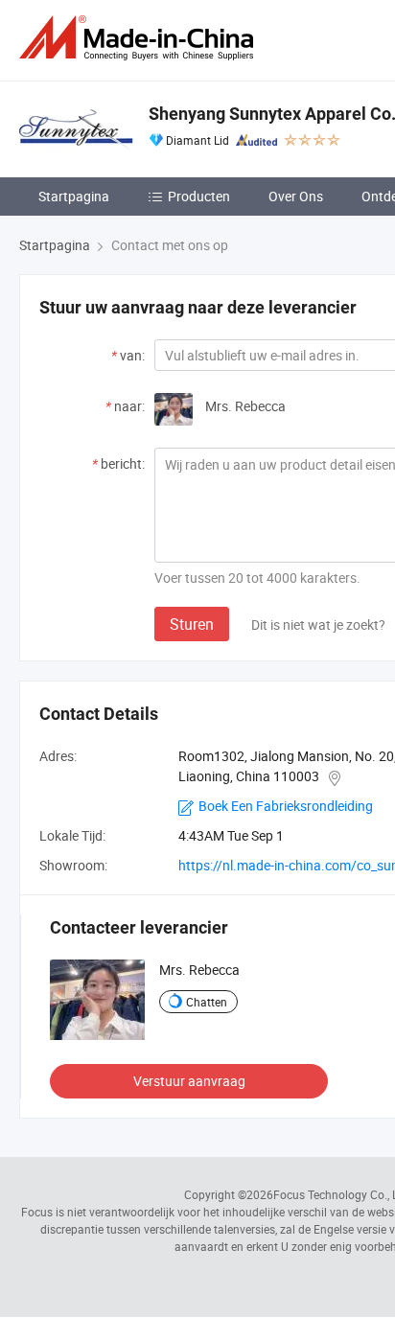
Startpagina (73, 196)
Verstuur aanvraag (189, 1081)
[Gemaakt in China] (140, 37)
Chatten (206, 1001)
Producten (199, 196)
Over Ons (295, 196)
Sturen (192, 624)
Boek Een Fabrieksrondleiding (285, 806)
